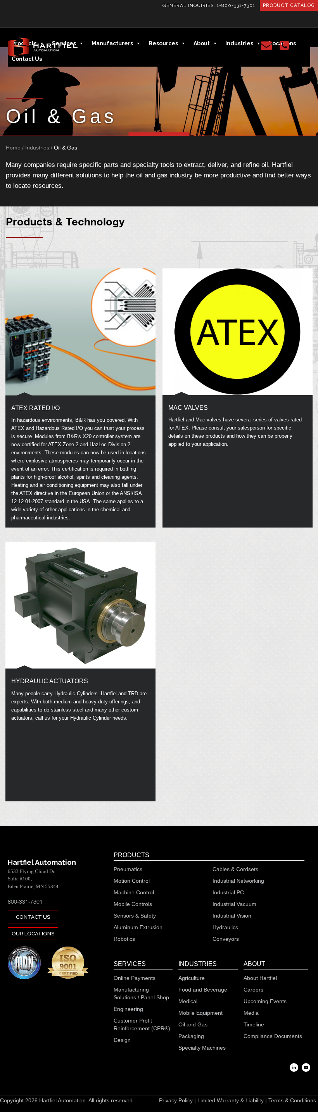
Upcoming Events (265, 1001)
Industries (37, 147)
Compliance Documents (273, 1036)
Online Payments (135, 978)
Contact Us (33, 917)
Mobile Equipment (200, 1013)
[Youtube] (306, 1067)
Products (131, 855)
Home (13, 147)
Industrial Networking (238, 881)
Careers (253, 990)
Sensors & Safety (135, 916)
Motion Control (132, 881)
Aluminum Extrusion (138, 927)
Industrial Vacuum (234, 904)
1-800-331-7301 (236, 5)
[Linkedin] (294, 1067)
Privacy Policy (176, 1100)
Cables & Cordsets (235, 869)
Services (130, 964)
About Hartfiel (260, 978)
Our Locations (33, 934)
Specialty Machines (202, 1048)
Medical (187, 1001)
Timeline (254, 1024)
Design (122, 1040)
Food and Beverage (202, 990)
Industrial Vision (232, 916)
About (254, 964)
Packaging (191, 1036)
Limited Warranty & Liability (230, 1100)
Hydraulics (225, 927)
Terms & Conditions (292, 1100)
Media (251, 1013)
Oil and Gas (192, 1024)
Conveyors (226, 939)
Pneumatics (128, 869)
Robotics (124, 939)
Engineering (128, 1009)
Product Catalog (289, 5)
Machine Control (134, 892)
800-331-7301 (25, 901)
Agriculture (191, 978)
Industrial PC (228, 892)
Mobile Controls (133, 904)
